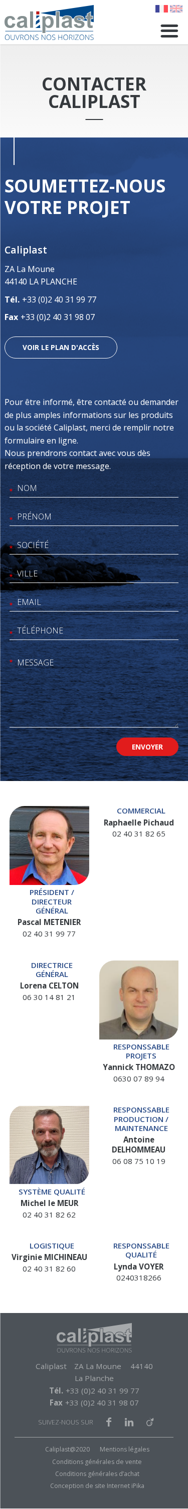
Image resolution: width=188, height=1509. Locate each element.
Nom (11, 492)
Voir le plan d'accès (61, 347)
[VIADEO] (149, 1422)
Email (11, 606)
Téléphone (11, 635)
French (161, 8)
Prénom (11, 521)
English (176, 8)
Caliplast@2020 (67, 1449)
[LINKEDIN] (129, 1422)
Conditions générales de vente (97, 1462)
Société (11, 549)
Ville (11, 577)
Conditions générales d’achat (97, 1474)
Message (11, 663)
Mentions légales (124, 1449)
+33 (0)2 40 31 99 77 (59, 299)
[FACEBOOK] (108, 1422)
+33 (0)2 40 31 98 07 (58, 317)
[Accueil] (49, 22)
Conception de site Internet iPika (97, 1486)
